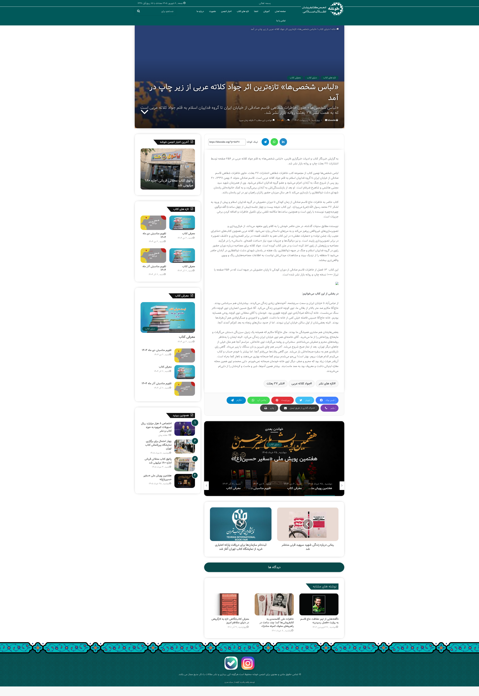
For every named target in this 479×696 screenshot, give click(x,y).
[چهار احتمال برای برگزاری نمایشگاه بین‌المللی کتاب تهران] (184, 447)
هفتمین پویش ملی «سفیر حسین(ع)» (175, 183)
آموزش (266, 11)
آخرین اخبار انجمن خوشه (174, 142)
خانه (333, 29)
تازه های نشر (326, 383)
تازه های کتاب (243, 11)
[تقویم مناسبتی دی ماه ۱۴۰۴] (153, 223)
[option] (274, 458)
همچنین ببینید (181, 415)
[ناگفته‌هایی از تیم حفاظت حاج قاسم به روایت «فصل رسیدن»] (318, 604)
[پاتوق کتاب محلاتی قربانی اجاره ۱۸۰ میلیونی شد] (184, 464)
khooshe (332, 120)
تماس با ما (281, 20)
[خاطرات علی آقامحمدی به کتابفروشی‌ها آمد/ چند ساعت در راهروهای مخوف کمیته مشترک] (274, 604)
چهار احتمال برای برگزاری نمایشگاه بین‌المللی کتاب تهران (158, 445)
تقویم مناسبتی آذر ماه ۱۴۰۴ (154, 268)
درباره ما (200, 11)
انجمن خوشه (258, 674)
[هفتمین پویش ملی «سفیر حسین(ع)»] (184, 481)
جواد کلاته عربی (301, 383)
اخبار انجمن (226, 11)
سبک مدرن (229, 682)
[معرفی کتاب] (182, 223)
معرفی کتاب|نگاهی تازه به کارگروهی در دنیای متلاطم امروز (230, 621)
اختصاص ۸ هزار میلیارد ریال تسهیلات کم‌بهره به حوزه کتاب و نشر (156, 427)
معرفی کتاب (295, 77)
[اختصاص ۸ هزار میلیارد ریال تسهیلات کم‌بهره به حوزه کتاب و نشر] (184, 429)
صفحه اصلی (280, 11)
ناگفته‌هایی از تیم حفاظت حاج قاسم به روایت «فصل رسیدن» (319, 621)
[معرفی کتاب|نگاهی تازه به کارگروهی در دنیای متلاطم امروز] (229, 604)
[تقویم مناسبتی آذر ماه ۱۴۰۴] (153, 255)
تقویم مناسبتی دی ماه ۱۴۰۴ (154, 235)
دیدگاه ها (274, 567)
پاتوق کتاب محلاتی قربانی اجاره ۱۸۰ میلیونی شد (158, 461)
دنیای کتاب (323, 29)
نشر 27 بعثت (275, 383)
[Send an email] (326, 120)
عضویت (212, 11)
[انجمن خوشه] (322, 9)
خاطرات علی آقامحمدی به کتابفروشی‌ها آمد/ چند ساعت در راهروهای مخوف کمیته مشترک (277, 622)
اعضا (256, 11)
